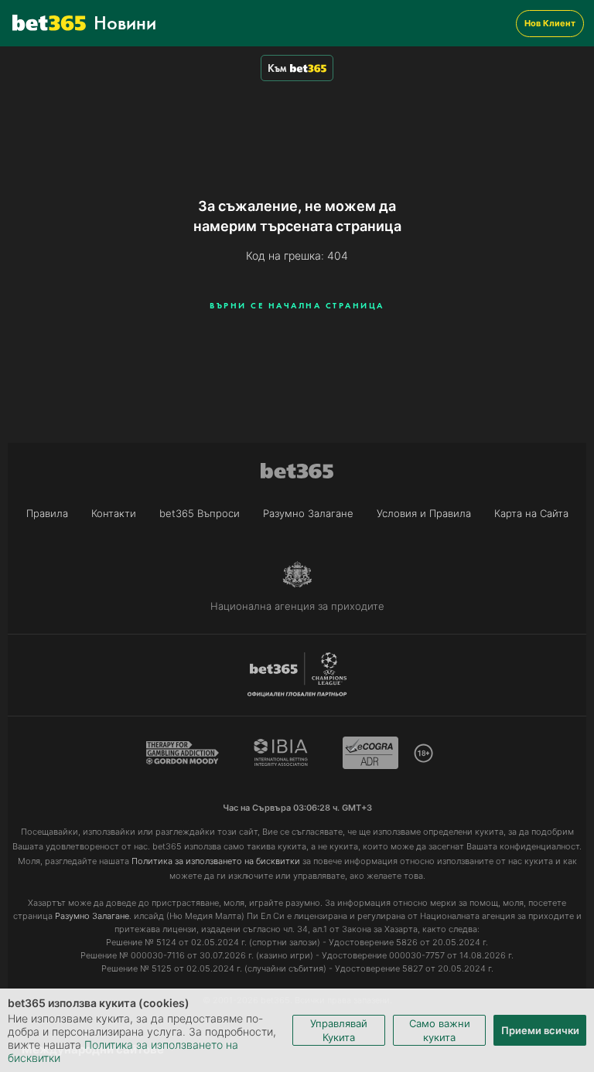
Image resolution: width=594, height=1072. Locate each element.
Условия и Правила (424, 513)
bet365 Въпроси (199, 513)
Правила (47, 513)
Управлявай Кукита (338, 1030)
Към (277, 68)
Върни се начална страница (297, 305)
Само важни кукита (439, 1030)
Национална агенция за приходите (297, 606)
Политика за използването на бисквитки (215, 861)
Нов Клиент (549, 23)
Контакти (113, 513)
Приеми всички (540, 1030)
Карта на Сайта (531, 513)
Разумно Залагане (308, 513)
